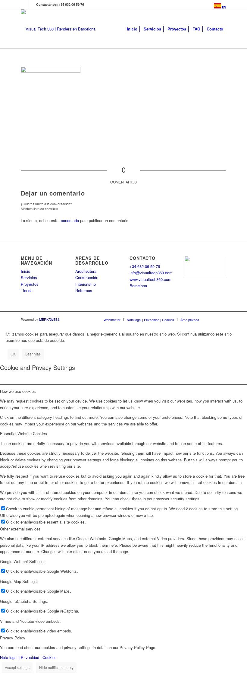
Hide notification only (56, 667)
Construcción (86, 277)
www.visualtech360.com (150, 279)
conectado (70, 220)
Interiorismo (85, 284)
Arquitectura (85, 271)
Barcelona (138, 285)
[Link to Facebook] (31, 4)
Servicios (29, 277)
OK (13, 353)
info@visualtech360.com (151, 272)
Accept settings (17, 667)
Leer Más (33, 353)
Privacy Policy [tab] (12, 638)
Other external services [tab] (20, 529)
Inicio (25, 271)
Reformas (83, 290)
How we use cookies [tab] (18, 391)
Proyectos (30, 284)
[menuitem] (218, 6)
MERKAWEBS (49, 319)
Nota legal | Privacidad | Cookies (28, 657)
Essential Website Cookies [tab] (23, 433)
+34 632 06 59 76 (145, 266)
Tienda (27, 290)
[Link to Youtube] (22, 4)
